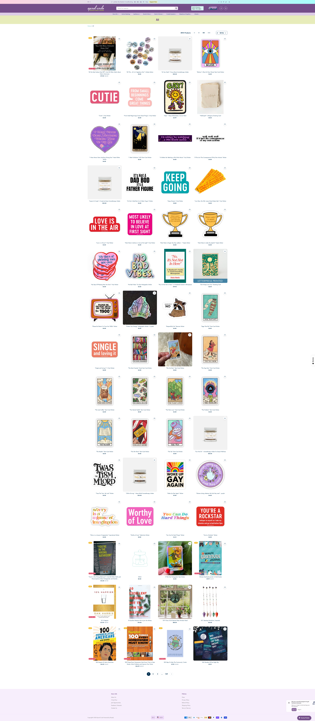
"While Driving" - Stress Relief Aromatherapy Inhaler (140, 493)
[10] (175, 602)
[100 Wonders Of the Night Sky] (210, 643)
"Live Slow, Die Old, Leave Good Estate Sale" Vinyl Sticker (210, 201)
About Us (113, 697)
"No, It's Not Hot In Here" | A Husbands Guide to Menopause (175, 284)
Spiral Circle (100, 717)
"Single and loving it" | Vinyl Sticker (104, 368)
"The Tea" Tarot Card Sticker (175, 452)
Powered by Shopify (109, 717)
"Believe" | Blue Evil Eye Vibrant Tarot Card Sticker (210, 72)
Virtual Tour (114, 700)
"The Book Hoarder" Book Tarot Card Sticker (140, 368)
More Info (115, 14)
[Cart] (225, 8)
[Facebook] (219, 2)
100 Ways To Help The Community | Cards (175, 662)
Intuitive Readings (126, 14)
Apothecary (136, 14)
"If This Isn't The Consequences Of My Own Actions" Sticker (210, 157)
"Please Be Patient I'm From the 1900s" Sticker (104, 326)
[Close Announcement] (229, 2)
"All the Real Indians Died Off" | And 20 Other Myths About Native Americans (104, 73)
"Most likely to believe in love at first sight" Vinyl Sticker (140, 243)
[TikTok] (226, 2)
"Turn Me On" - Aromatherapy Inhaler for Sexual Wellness (210, 452)
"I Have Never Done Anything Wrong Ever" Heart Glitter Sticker (104, 158)
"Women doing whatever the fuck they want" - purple (210, 493)
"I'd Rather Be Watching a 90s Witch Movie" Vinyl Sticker (175, 157)
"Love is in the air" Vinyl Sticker (104, 243)
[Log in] (221, 8)
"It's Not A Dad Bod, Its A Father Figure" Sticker (140, 201)
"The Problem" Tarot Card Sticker (210, 410)
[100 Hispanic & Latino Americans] (105, 643)
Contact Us (114, 708)
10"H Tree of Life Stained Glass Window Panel (175, 620)
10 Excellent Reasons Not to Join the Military (140, 620)
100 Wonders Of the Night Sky (210, 662)
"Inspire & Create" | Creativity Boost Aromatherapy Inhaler (104, 201)
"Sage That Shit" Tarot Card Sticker (210, 326)
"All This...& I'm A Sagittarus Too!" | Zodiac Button (139, 72)
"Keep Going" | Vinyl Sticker (175, 201)
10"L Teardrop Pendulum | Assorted (210, 620)
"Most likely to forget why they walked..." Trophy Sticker (175, 243)
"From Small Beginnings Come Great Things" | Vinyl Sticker (140, 116)
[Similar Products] (119, 39)
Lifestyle (196, 14)
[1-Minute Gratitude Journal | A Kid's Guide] (210, 558)
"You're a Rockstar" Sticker (210, 535)
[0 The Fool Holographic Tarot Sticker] (175, 558)
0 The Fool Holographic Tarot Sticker (175, 577)
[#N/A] (140, 558)
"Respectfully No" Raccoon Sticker (175, 326)
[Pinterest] (224, 2)
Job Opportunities (116, 703)
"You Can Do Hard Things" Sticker (175, 535)
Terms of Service (186, 708)
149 (166, 674)
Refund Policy (185, 703)
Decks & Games (158, 14)
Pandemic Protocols (116, 705)
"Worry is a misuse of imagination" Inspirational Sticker (104, 535)
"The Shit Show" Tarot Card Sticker (140, 452)
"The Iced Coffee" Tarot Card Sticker (104, 410)
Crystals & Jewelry (170, 14)
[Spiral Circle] (96, 8)
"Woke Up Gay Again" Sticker (175, 493)
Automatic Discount (121, 2)
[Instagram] (221, 2)
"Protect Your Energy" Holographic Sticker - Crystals (140, 326)
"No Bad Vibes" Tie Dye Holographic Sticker (140, 284)
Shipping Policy (186, 705)
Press (183, 697)
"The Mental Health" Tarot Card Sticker (140, 410)
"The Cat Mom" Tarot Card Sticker (175, 368)
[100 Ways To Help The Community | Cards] (175, 643)
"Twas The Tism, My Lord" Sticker (105, 493)
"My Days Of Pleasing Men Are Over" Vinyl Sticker (104, 284)
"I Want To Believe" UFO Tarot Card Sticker (139, 157)
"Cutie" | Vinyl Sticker (105, 116)
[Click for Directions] (197, 8)
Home (89, 26)
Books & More (146, 14)
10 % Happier (104, 620)
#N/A (139, 577)
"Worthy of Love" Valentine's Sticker (139, 535)
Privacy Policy (185, 700)
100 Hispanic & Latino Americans (104, 662)
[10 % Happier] (105, 602)
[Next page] (171, 674)
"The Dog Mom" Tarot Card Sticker (210, 368)
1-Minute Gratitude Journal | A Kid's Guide (210, 577)
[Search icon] (176, 8)
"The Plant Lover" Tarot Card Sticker (175, 410)
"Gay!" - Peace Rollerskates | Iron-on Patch (175, 116)
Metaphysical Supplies (184, 14)
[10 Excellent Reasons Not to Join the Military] (140, 602)
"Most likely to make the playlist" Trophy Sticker (210, 243)
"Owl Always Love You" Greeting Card (210, 284)
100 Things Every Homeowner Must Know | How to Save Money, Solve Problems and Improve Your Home (140, 663)
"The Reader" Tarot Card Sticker (104, 452)
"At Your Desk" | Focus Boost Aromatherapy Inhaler (175, 72)
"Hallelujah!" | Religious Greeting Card (210, 116)
